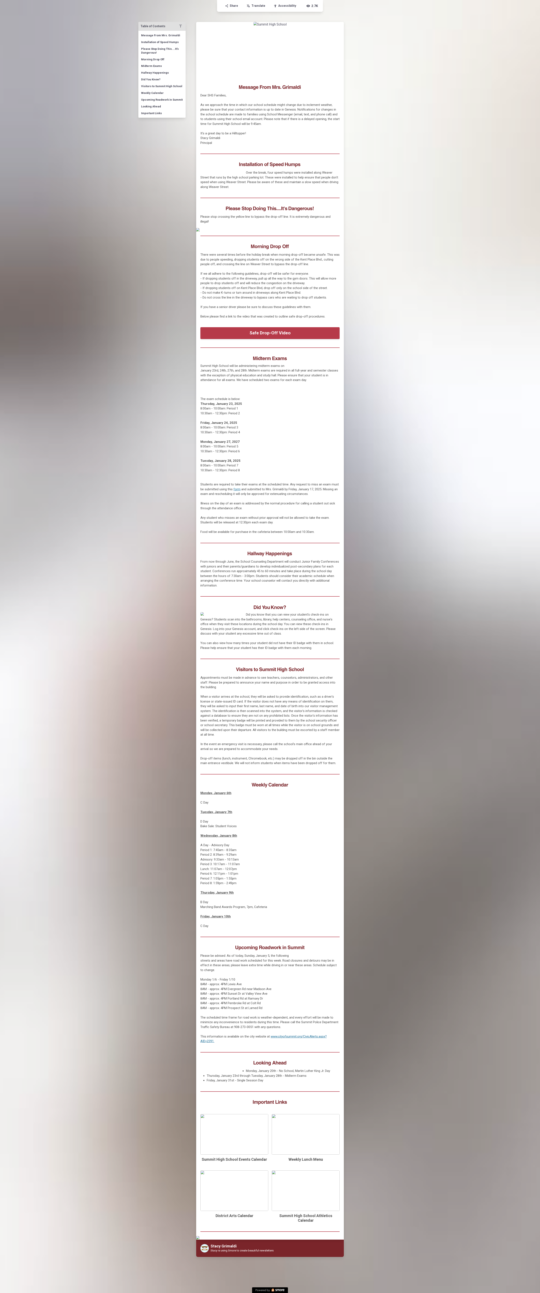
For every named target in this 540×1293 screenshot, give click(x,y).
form (237, 489)
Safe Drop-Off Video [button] (270, 332)
